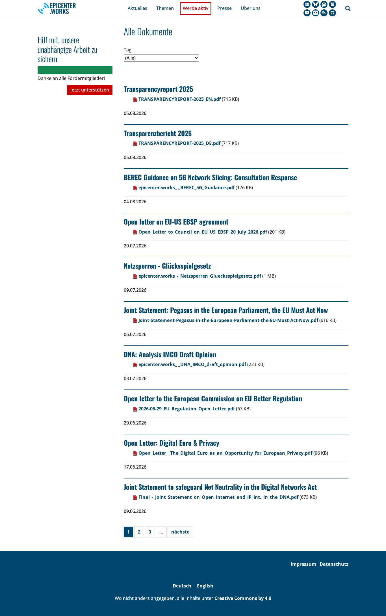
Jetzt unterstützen (89, 90)
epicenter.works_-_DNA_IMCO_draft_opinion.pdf (192, 364)
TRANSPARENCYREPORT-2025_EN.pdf (179, 99)
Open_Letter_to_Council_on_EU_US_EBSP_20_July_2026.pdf (202, 232)
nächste (180, 532)
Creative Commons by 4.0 (242, 598)
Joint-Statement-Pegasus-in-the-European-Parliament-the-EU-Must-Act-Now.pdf (228, 320)
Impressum (303, 564)
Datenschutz (334, 564)
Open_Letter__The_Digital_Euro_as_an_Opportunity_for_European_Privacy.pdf (225, 453)
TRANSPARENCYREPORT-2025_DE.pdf (179, 143)
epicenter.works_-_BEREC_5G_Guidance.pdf (186, 187)
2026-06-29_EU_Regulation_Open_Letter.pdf (186, 409)
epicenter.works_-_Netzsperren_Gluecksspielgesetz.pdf (199, 276)
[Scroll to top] (373, 603)
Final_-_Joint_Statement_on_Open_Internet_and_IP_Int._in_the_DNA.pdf (218, 497)
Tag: (128, 50)
